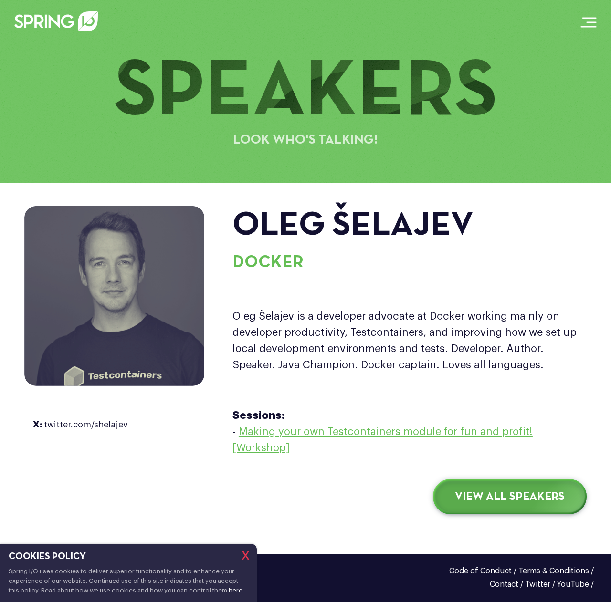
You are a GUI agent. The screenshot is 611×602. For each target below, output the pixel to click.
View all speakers (510, 497)
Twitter (537, 584)
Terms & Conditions (553, 571)
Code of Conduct (480, 571)
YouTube (573, 584)
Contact (504, 584)
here (235, 590)
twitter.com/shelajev (80, 424)
